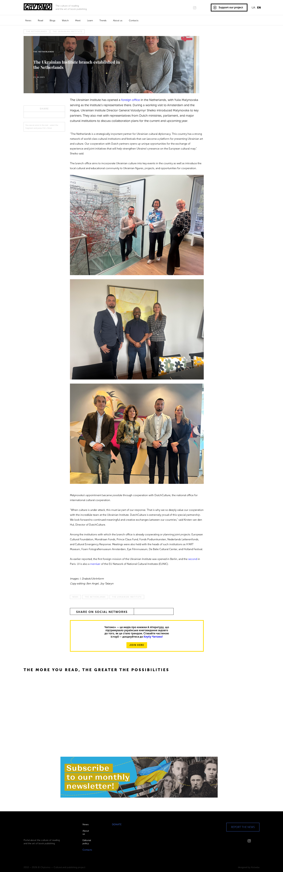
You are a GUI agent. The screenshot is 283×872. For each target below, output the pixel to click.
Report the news (243, 827)
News (28, 20)
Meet (78, 20)
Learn (90, 20)
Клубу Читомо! (153, 636)
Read (40, 20)
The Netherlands (36, 31)
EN (259, 7)
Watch (65, 20)
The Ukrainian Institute (67, 31)
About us (117, 20)
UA (253, 7)
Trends (102, 20)
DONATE (117, 824)
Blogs (52, 20)
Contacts (133, 20)
